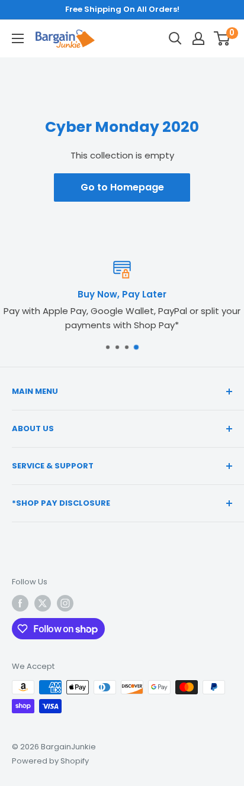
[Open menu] (18, 38)
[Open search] (175, 38)
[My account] (198, 38)
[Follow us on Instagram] (65, 603)
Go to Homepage (122, 187)
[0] (222, 38)
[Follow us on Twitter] (42, 603)
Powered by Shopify (50, 760)
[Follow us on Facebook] (20, 603)
